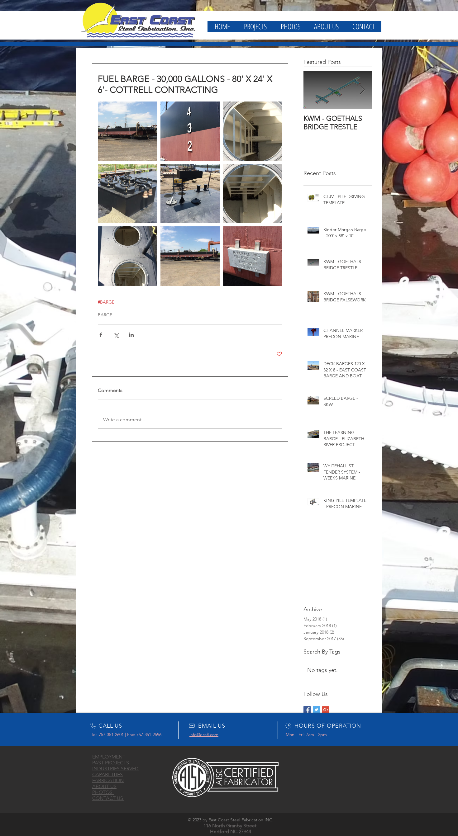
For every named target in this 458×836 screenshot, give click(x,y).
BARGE (105, 315)
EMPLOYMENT (108, 757)
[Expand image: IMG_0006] (190, 194)
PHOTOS (103, 792)
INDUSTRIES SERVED (115, 769)
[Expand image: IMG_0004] (190, 131)
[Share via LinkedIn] (131, 335)
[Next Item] (362, 90)
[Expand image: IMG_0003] (127, 131)
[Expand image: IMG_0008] (127, 194)
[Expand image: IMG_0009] (252, 194)
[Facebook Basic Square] (307, 709)
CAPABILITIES (107, 774)
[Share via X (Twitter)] (116, 335)
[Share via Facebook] (101, 335)
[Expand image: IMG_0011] (252, 256)
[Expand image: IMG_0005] (127, 256)
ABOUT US (104, 786)
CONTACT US (108, 798)
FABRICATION (108, 780)
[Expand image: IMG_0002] (190, 256)
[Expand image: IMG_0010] (252, 131)
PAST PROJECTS (110, 763)
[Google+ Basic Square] (325, 709)
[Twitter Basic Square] (316, 709)
